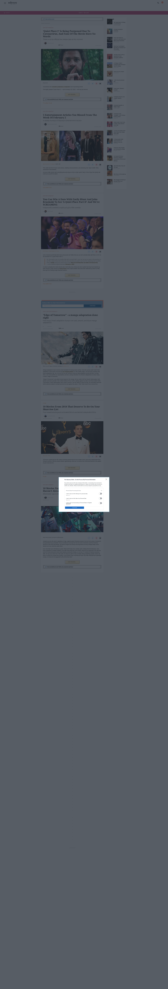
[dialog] (84, 494)
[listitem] (84, 490)
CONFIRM (74, 507)
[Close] (106, 479)
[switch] (100, 494)
